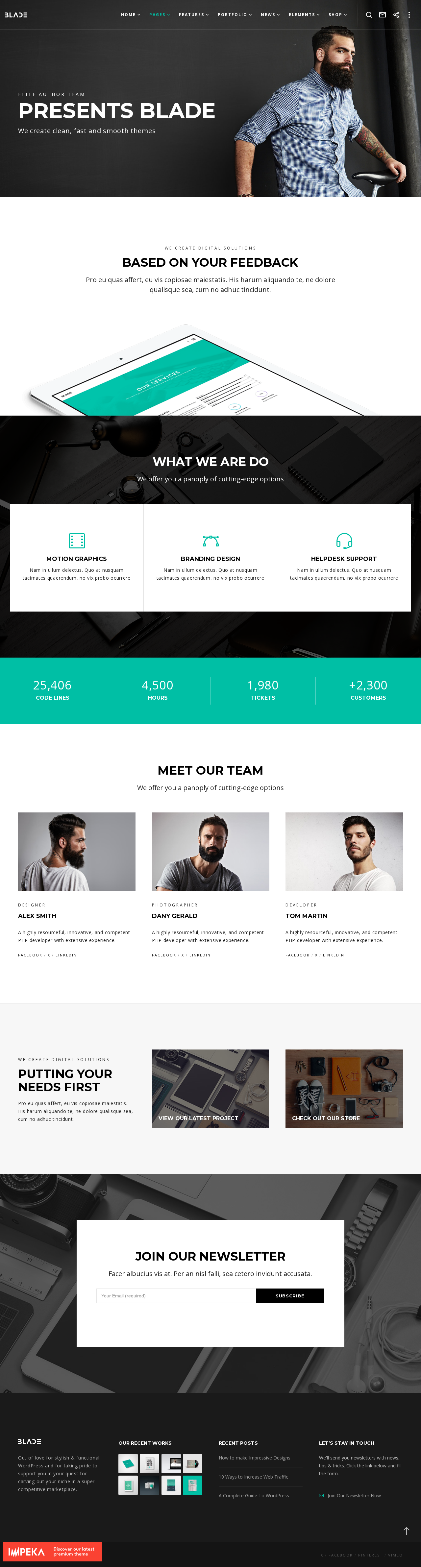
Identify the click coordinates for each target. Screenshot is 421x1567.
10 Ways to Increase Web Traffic (253, 1477)
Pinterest (370, 1555)
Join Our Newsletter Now (352, 1495)
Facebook (30, 954)
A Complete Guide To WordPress (254, 1495)
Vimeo (395, 1555)
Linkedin (66, 954)
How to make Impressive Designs (254, 1458)
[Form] (382, 15)
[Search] (369, 15)
